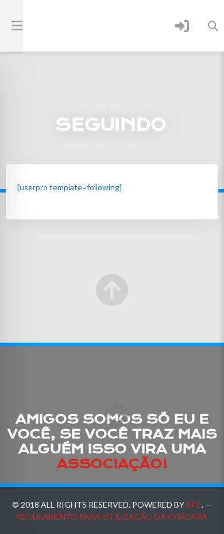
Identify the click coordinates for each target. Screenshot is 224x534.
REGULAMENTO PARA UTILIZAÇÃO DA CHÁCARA (112, 516)
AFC (194, 504)
